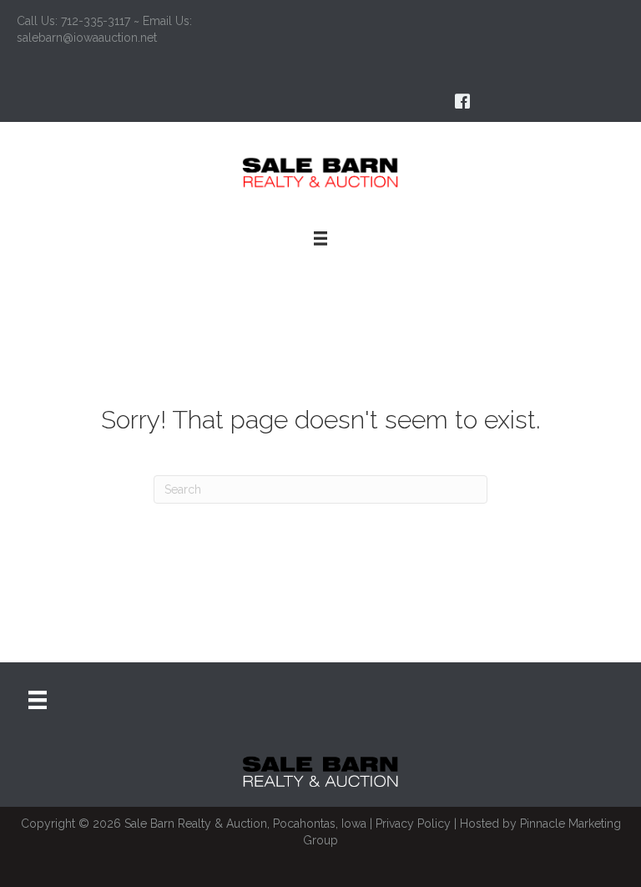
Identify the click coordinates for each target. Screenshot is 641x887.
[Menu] (37, 700)
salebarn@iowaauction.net (87, 37)
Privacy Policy (413, 823)
